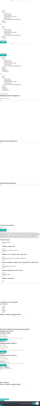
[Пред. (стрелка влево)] (1, 400)
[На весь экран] (3, 399)
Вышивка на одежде (7, 15)
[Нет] (1, 405)
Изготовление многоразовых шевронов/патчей (12, 19)
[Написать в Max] (37, 403)
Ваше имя (2, 334)
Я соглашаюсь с (12, 350)
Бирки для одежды (7, 33)
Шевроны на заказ (7, 13)
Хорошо (36, 403)
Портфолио (4, 22)
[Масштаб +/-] (1, 399)
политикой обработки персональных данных (15, 350)
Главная (3, 10)
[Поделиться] (6, 399)
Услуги (3, 12)
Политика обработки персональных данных (15, 329)
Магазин (3, 20)
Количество (2, 348)
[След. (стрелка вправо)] (3, 400)
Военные (5, 93)
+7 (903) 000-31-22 (3, 40)
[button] (20, 24)
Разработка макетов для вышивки (10, 16)
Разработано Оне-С (7, 331)
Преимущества (5, 70)
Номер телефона (3, 336)
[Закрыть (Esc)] (8, 399)
